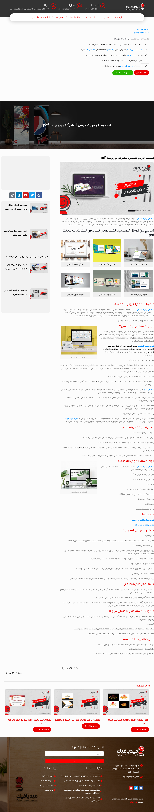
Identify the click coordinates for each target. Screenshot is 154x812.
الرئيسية (118, 17)
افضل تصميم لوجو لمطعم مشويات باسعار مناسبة (128, 721)
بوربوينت (112, 611)
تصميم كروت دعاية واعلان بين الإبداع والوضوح (77, 720)
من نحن (107, 17)
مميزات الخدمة (143, 29)
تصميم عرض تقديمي (145, 218)
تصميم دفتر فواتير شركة (144, 524)
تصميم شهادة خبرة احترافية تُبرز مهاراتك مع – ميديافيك (28, 721)
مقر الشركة (91, 49)
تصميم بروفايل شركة (146, 346)
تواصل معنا (59, 17)
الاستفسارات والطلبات (140, 32)
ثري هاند (133, 802)
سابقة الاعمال (74, 17)
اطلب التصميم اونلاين (41, 17)
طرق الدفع (111, 49)
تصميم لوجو (149, 389)
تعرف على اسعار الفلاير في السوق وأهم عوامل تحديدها (27, 257)
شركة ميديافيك (71, 418)
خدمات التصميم (92, 17)
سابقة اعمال (131, 55)
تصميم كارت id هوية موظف (143, 520)
